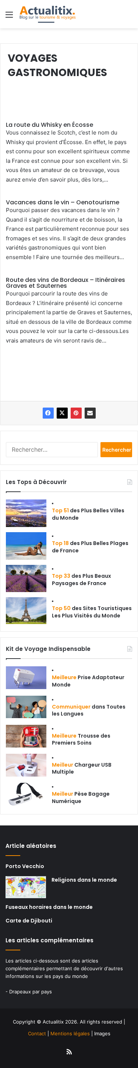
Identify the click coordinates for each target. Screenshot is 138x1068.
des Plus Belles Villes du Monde (88, 514)
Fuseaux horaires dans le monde (49, 907)
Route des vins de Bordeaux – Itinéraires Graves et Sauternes (65, 283)
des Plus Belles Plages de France (90, 547)
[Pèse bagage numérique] (26, 794)
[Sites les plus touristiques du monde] (26, 610)
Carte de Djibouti (29, 920)
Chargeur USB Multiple (82, 768)
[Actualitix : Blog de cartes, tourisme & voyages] (47, 14)
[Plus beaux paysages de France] (26, 578)
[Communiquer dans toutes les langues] (26, 707)
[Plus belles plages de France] (26, 546)
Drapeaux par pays (30, 991)
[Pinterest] (76, 413)
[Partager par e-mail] (90, 413)
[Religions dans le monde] (26, 887)
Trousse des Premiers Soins (81, 739)
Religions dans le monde (84, 880)
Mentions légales (70, 1033)
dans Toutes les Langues (88, 710)
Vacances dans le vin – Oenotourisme (62, 202)
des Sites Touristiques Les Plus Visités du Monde (92, 612)
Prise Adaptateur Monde (88, 681)
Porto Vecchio (25, 866)
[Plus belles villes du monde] (26, 513)
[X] (62, 413)
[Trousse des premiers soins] (26, 736)
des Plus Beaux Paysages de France (81, 579)
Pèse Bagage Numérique (81, 797)
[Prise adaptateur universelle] (26, 677)
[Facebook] (48, 413)
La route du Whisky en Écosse (49, 125)
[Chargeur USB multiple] (26, 765)
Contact (37, 1033)
